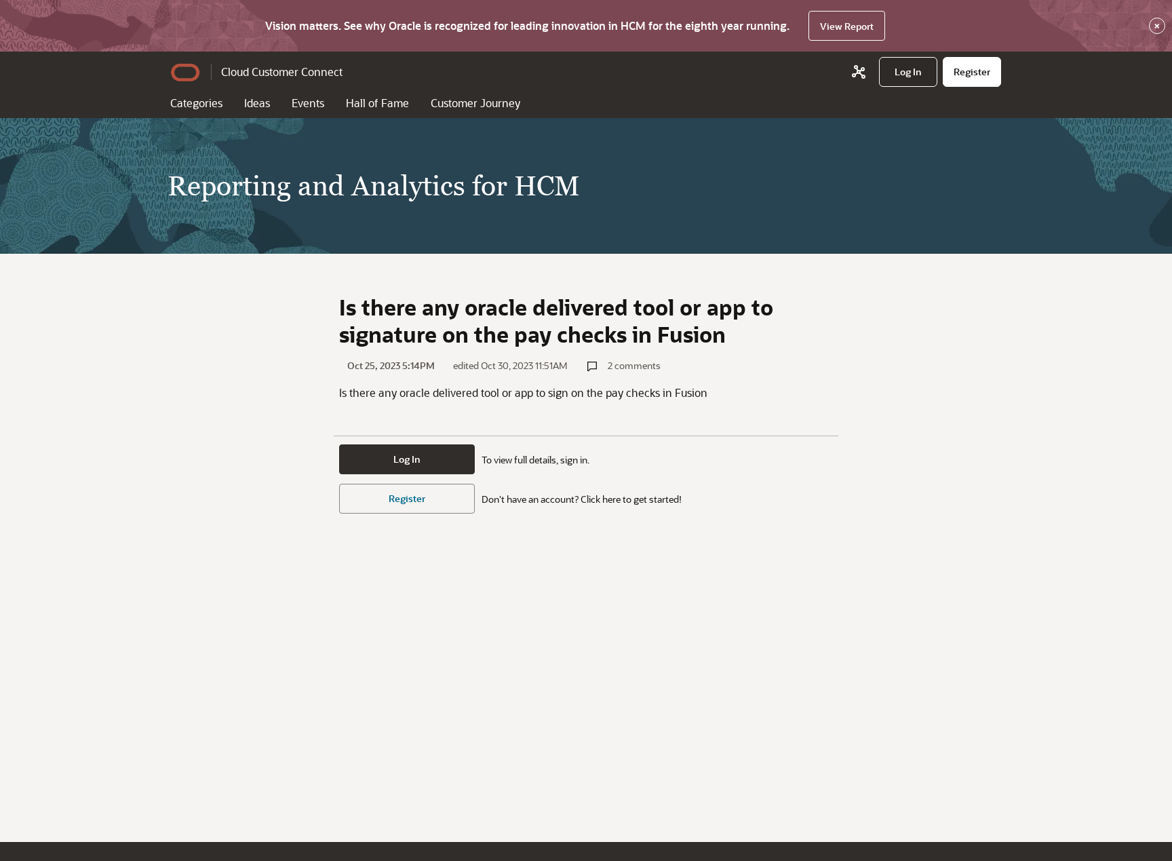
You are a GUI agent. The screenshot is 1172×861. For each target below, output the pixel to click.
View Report (847, 26)
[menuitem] (908, 72)
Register (407, 498)
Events (308, 103)
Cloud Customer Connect (282, 71)
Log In (407, 459)
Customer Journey (475, 103)
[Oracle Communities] (859, 72)
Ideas (257, 103)
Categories (196, 103)
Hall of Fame (377, 103)
